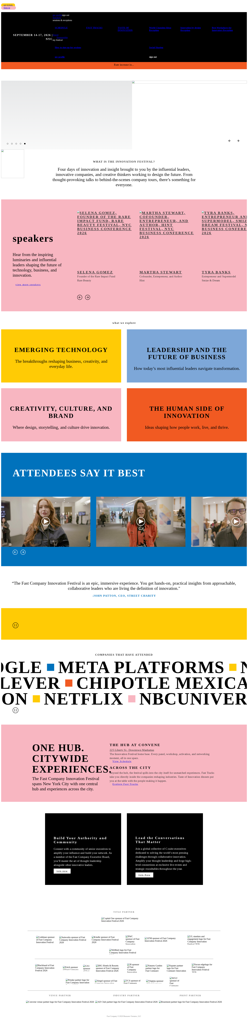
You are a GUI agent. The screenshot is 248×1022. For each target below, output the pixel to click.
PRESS (146, 1012)
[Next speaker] (87, 297)
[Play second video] (141, 521)
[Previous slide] (229, 141)
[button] (8, 5)
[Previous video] (15, 552)
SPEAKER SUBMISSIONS (102, 1012)
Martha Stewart (161, 272)
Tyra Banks (216, 272)
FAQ (158, 1012)
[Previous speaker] (79, 297)
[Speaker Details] (105, 239)
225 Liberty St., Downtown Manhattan (132, 750)
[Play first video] (46, 521)
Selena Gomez (95, 272)
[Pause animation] (15, 625)
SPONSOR (130, 1012)
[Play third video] (236, 521)
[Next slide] (238, 141)
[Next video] (23, 552)
